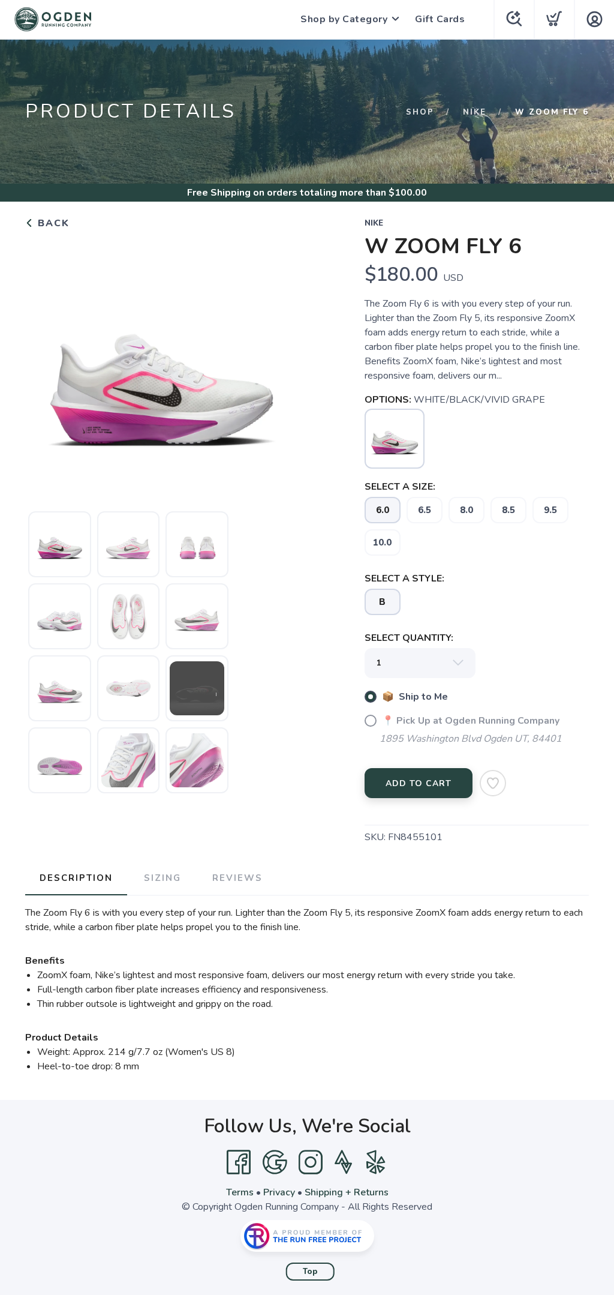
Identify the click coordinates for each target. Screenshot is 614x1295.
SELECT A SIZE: (400, 486)
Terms (240, 1192)
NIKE (474, 112)
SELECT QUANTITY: (409, 637)
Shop (420, 112)
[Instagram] (311, 1162)
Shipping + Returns (347, 1192)
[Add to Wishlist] (493, 783)
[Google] (275, 1162)
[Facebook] (239, 1162)
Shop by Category (343, 19)
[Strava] (343, 1162)
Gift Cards (440, 19)
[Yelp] (376, 1162)
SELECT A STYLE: (404, 578)
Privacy (279, 1192)
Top (310, 1271)
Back (52, 223)
